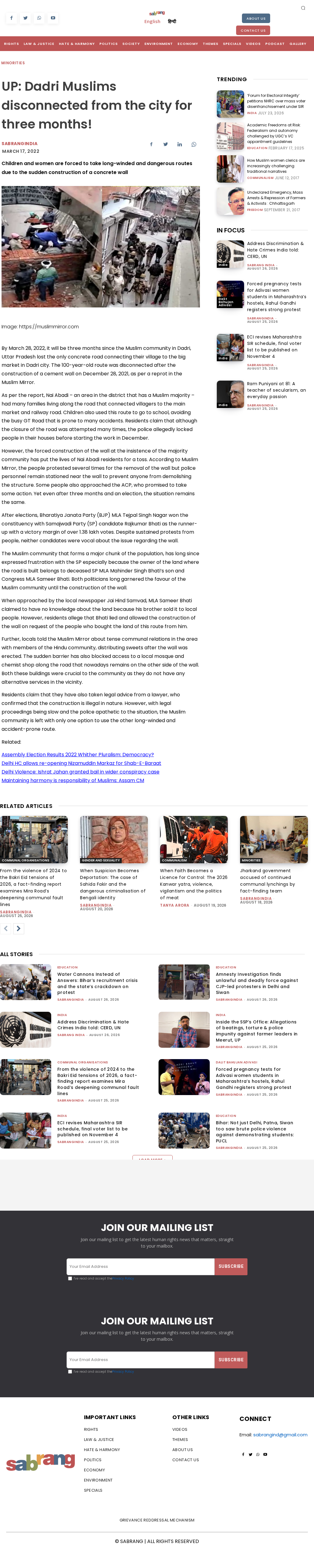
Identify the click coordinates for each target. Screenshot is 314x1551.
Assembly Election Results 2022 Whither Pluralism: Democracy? (78, 754)
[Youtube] (53, 18)
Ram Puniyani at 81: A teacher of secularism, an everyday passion (276, 390)
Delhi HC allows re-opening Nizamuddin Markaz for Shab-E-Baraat (81, 763)
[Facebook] (11, 18)
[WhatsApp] (39, 18)
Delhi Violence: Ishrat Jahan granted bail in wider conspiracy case (80, 771)
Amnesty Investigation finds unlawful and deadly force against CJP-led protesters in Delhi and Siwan (257, 983)
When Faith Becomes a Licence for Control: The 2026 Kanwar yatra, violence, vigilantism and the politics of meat (194, 884)
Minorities (13, 62)
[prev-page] (5, 928)
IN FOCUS (231, 230)
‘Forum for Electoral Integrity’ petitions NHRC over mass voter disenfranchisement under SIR (276, 101)
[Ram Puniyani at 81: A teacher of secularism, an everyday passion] (230, 394)
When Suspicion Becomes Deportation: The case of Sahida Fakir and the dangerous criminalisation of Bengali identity (113, 884)
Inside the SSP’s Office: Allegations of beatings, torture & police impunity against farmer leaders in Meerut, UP (257, 1031)
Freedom (255, 210)
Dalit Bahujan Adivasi (226, 302)
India (252, 113)
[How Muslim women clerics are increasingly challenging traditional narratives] (230, 169)
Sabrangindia (19, 143)
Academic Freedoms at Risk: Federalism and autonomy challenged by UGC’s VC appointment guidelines (274, 133)
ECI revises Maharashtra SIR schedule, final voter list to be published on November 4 (274, 346)
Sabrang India (261, 265)
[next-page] (18, 928)
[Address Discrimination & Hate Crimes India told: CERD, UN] (230, 254)
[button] (303, 7)
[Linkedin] (180, 144)
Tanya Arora (175, 905)
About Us (256, 18)
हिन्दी (172, 21)
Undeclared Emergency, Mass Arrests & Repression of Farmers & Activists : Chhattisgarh (276, 198)
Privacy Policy (123, 1278)
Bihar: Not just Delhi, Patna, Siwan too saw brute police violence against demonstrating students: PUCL (255, 1132)
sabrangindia (260, 318)
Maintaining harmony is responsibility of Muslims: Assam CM (73, 780)
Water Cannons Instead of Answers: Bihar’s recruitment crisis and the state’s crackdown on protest (97, 983)
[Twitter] (25, 18)
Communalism (260, 178)
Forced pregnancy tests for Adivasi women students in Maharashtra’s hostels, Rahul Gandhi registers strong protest (277, 297)
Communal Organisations (25, 860)
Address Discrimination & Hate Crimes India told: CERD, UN (275, 249)
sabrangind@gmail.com (280, 1434)
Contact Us (253, 30)
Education (257, 148)
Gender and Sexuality (101, 860)
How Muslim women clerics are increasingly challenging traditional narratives (276, 166)
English (152, 21)
